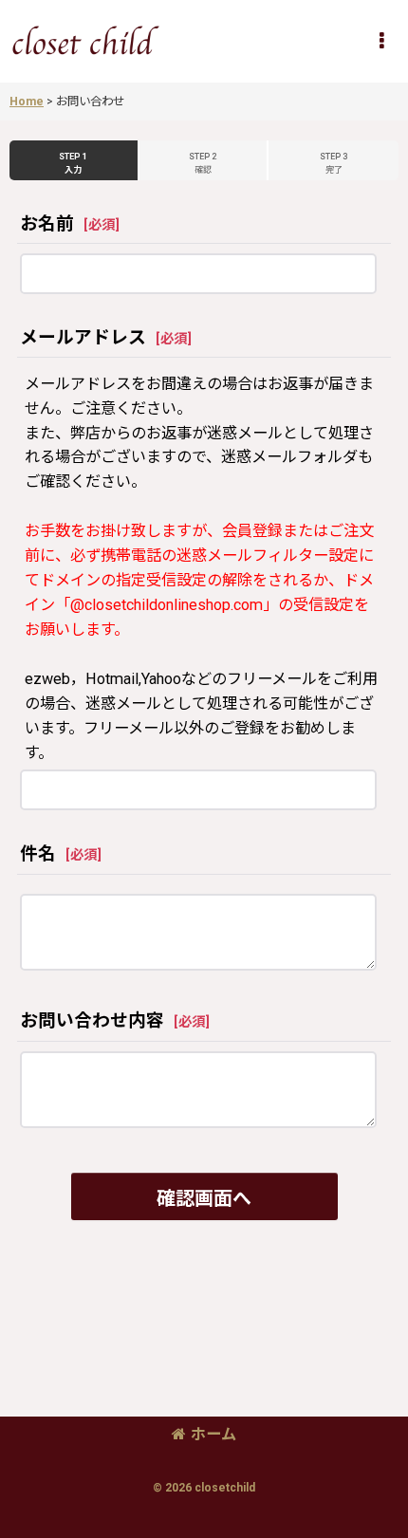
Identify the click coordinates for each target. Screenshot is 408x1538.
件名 (38, 853)
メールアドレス (83, 337)
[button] (381, 40)
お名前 (47, 223)
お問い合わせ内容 (92, 1020)
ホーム (213, 1434)
